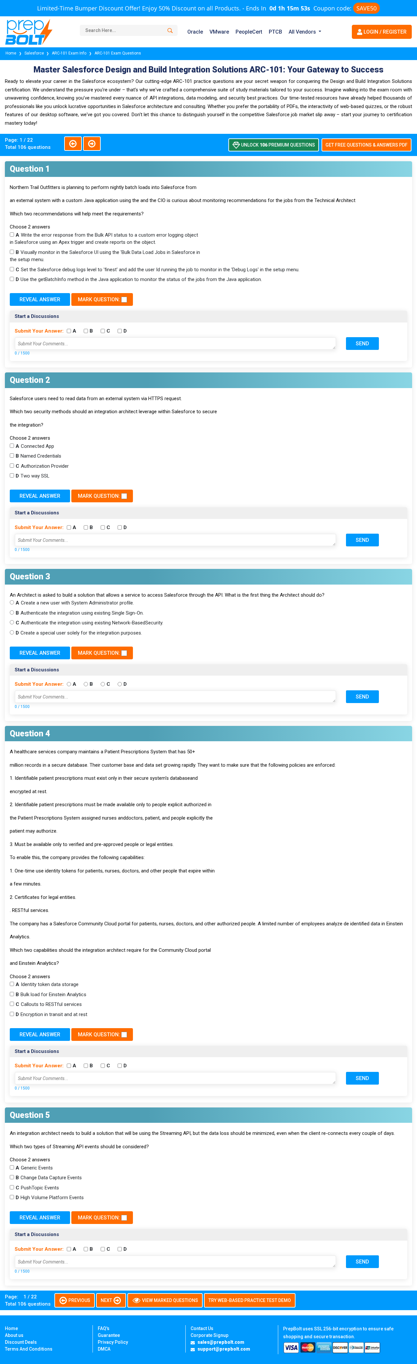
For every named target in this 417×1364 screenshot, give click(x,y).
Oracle (195, 32)
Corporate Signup (209, 1335)
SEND (362, 343)
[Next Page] (92, 143)
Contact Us (202, 1328)
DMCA (104, 1349)
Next (107, 1300)
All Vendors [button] (302, 32)
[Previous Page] (73, 143)
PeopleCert (249, 32)
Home (11, 53)
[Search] (169, 30)
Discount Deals (21, 1342)
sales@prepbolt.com (220, 1342)
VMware (219, 32)
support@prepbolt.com (223, 1349)
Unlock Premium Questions (277, 145)
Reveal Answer (40, 299)
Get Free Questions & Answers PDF (366, 145)
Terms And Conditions (28, 1349)
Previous (78, 1300)
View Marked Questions (169, 1300)
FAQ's (103, 1328)
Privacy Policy (113, 1342)
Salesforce (34, 53)
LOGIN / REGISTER (384, 32)
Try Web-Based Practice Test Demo (249, 1300)
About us (14, 1335)
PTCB (275, 32)
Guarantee (109, 1335)
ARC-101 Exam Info (69, 53)
